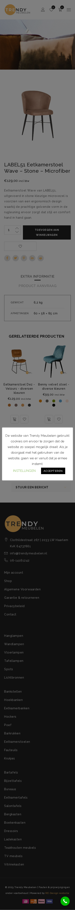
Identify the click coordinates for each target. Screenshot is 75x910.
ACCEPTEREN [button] (53, 470)
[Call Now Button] (65, 901)
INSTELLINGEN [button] (24, 471)
